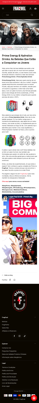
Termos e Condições (8, 367)
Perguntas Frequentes (9, 351)
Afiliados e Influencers (9, 331)
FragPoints (5, 324)
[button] (3, 8)
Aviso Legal (6, 386)
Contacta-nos (6, 348)
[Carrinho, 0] (35, 8)
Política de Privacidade (9, 373)
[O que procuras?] (31, 15)
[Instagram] (19, 336)
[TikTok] (24, 336)
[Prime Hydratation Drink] (19, 141)
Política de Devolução (9, 377)
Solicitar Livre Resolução (10, 380)
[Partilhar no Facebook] (10, 280)
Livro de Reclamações (9, 383)
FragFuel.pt (24, 174)
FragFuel (22, 399)
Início (3, 47)
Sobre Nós (5, 328)
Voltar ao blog (8, 275)
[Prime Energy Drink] (19, 106)
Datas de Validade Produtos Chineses (14, 354)
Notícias (9, 47)
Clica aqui (5, 181)
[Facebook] (14, 336)
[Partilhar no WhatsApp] (14, 280)
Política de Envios (7, 370)
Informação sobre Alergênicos (12, 357)
